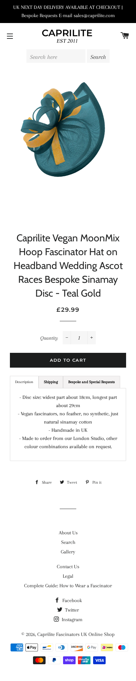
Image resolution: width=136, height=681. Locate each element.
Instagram (71, 619)
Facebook (71, 600)
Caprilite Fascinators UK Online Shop (76, 634)
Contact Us (68, 567)
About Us (68, 533)
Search (68, 542)
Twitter (71, 610)
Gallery (68, 552)
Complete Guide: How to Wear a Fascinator (68, 586)
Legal (68, 576)
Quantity (49, 338)
